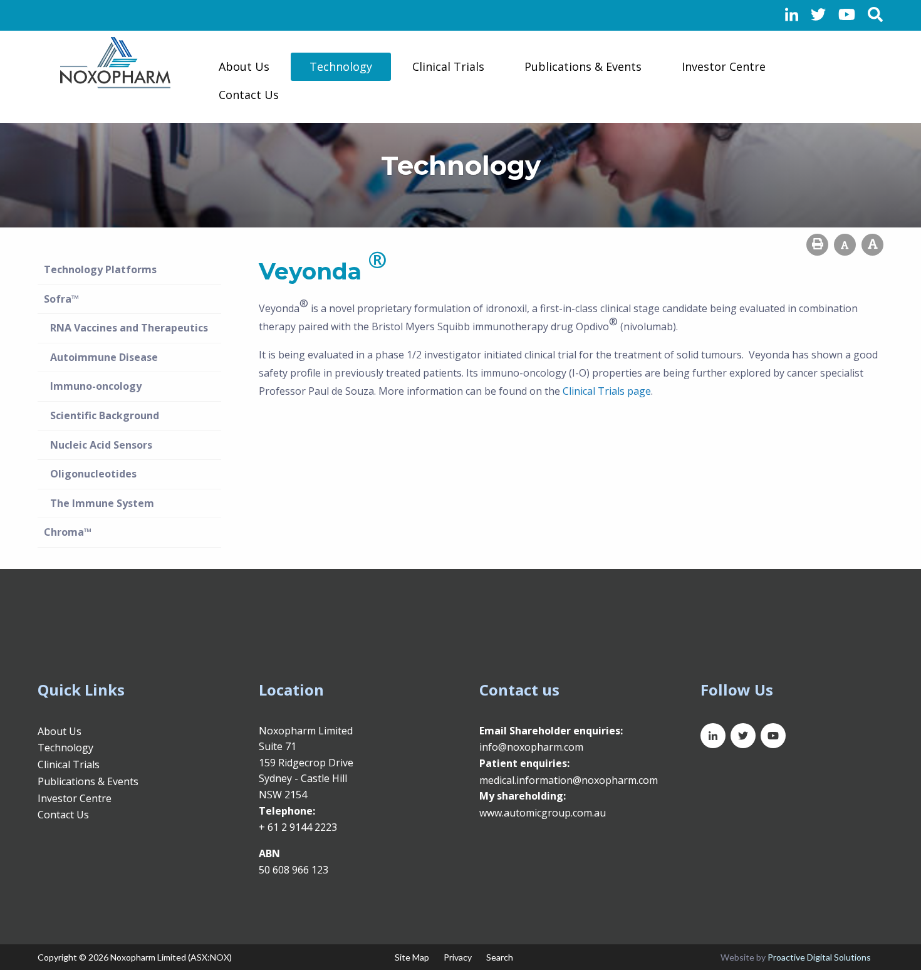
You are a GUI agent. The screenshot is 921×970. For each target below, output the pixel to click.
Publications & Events (583, 66)
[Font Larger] (872, 245)
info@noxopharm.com (531, 747)
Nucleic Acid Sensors (101, 445)
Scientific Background (104, 415)
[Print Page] (817, 245)
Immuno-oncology (96, 386)
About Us (244, 66)
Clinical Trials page (607, 391)
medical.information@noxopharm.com (568, 780)
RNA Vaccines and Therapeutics (129, 328)
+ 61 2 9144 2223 (298, 827)
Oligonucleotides (93, 474)
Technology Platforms (100, 269)
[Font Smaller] (845, 245)
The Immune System (102, 503)
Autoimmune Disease (104, 357)
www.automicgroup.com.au (542, 813)
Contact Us (249, 94)
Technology (341, 66)
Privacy (458, 957)
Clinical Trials (448, 66)
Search (499, 957)
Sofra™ (61, 299)
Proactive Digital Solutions (819, 957)
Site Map (412, 957)
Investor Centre (724, 66)
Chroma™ (67, 532)
